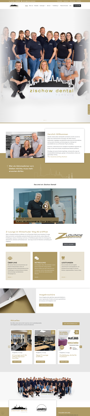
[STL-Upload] (88, 114)
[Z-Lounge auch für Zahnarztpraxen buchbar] (21, 340)
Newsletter (59, 1)
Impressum (66, 1)
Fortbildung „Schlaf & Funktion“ (68, 356)
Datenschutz (72, 1)
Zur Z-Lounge (68, 244)
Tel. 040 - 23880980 (15, 1)
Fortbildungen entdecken (16, 245)
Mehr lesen (16, 361)
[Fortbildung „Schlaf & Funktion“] (68, 340)
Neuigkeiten (15, 352)
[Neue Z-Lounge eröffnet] (45, 340)
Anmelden (78, 1)
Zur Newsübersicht (70, 323)
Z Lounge (20, 352)
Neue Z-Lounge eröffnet (42, 356)
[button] (81, 347)
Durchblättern (45, 305)
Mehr (9, 277)
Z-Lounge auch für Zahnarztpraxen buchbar (19, 356)
